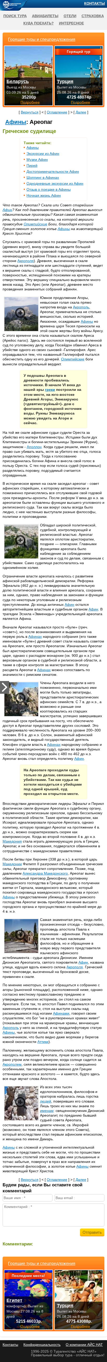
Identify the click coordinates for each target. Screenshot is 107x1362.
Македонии (12, 864)
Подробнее (30, 1326)
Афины (15, 122)
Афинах (35, 636)
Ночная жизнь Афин (43, 195)
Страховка (93, 16)
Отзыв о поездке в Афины (48, 189)
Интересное (71, 23)
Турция (65, 1305)
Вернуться (29, 112)
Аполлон (34, 447)
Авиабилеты (45, 16)
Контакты (94, 3)
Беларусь (17, 81)
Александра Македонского (45, 873)
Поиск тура (15, 16)
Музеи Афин (37, 159)
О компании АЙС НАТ (84, 1344)
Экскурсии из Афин (42, 153)
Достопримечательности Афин (52, 171)
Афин (7, 210)
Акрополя (25, 261)
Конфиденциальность (42, 1344)
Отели (70, 16)
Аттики (43, 1042)
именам (47, 1111)
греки (50, 389)
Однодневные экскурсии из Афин (54, 183)
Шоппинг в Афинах (42, 177)
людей (45, 1101)
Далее (81, 112)
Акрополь (81, 307)
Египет (14, 1300)
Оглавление (57, 112)
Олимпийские (35, 224)
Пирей (31, 165)
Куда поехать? (38, 23)
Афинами (61, 1013)
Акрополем (12, 1064)
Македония (12, 841)
